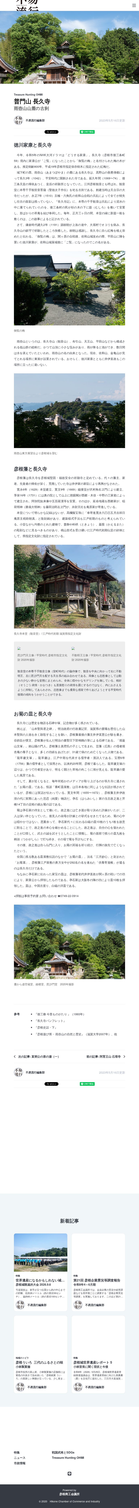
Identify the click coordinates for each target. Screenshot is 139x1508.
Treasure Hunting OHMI (68, 1457)
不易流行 (27, 5)
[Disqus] (69, 1139)
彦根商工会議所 (69, 1494)
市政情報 (20, 1463)
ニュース (20, 1457)
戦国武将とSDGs (63, 1452)
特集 (17, 1452)
